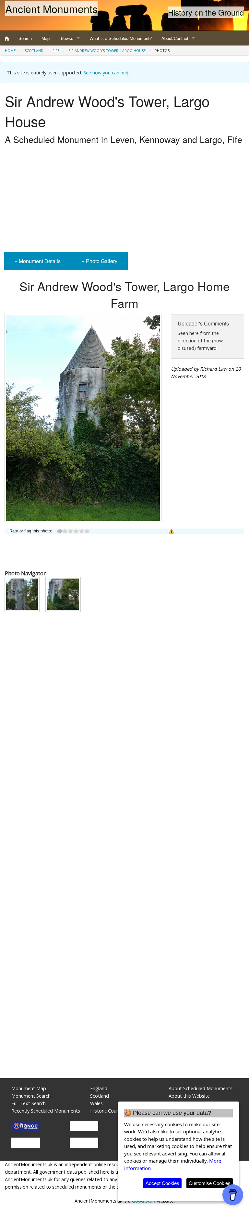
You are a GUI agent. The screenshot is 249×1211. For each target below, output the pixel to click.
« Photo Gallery (99, 261)
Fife (56, 50)
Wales (96, 1103)
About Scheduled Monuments (200, 1088)
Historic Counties (108, 1111)
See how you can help (106, 73)
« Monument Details (38, 261)
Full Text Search (28, 1103)
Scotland (34, 50)
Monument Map (28, 1088)
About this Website (189, 1096)
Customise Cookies (210, 1183)
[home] (7, 38)
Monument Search (31, 1096)
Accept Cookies (162, 1183)
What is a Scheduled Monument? (120, 38)
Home (10, 50)
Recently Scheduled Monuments (45, 1111)
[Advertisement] (124, 200)
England (98, 1088)
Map (46, 38)
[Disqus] (124, 811)
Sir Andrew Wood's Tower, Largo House (107, 50)
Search (25, 38)
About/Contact (174, 38)
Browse (66, 38)
